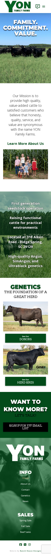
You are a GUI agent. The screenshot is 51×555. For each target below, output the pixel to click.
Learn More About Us (25, 143)
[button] (38, 7)
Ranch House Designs (30, 551)
